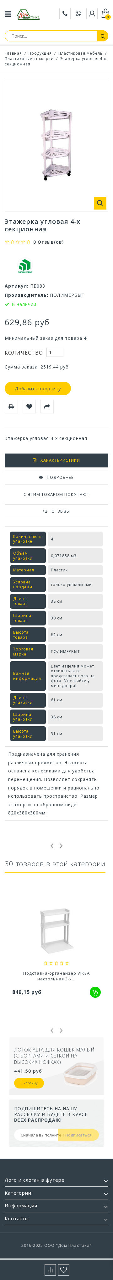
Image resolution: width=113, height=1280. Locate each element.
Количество (24, 352)
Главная (13, 53)
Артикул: (17, 286)
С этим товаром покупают (56, 494)
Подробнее (60, 477)
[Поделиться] (47, 406)
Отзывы (60, 511)
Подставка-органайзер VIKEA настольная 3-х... (56, 976)
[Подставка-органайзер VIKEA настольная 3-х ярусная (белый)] (56, 931)
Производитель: (26, 295)
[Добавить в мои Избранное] (29, 406)
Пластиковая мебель (80, 53)
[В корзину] (95, 992)
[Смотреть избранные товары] (63, 1270)
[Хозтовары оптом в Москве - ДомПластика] (28, 14)
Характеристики (60, 460)
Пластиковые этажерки (29, 58)
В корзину (29, 1083)
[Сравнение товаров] (50, 1270)
